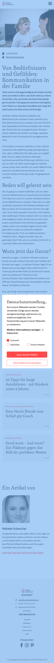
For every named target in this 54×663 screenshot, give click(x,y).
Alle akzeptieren (27, 354)
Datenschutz (12, 332)
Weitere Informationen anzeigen (23, 329)
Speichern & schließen (27, 362)
